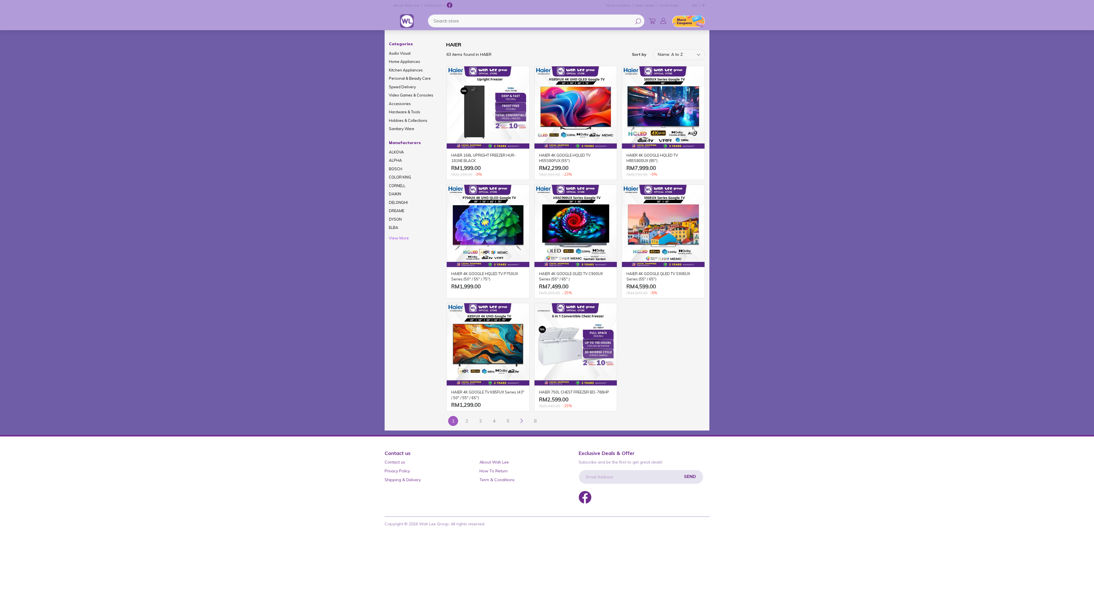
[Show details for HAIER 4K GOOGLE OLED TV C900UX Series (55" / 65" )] (575, 226)
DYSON (395, 219)
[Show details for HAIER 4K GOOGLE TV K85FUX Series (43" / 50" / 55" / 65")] (488, 344)
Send (690, 476)
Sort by (639, 54)
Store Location (618, 5)
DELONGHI (398, 202)
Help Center (645, 5)
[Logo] (407, 21)
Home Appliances (404, 61)
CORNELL (397, 185)
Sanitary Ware (401, 128)
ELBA (393, 227)
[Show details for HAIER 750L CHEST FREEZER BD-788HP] (575, 344)
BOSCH (395, 169)
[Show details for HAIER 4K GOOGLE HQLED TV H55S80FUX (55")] (575, 107)
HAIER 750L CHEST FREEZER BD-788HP (574, 392)
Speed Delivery (402, 87)
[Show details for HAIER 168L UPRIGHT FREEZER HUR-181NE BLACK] (488, 107)
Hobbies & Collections (408, 120)
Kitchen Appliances (406, 70)
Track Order (669, 5)
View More (399, 238)
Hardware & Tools (404, 112)
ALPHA (395, 160)
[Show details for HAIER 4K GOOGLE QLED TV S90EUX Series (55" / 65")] (663, 226)
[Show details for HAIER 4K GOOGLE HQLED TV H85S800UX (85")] (663, 107)
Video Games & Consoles (411, 95)
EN (694, 5)
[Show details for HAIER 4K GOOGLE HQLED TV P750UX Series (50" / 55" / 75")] (488, 226)
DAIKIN (395, 194)
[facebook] (449, 5)
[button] (663, 20)
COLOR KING (400, 177)
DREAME (396, 210)
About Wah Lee (406, 5)
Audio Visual (400, 53)
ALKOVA (396, 152)
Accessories (400, 103)
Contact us (433, 5)
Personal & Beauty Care (410, 78)
